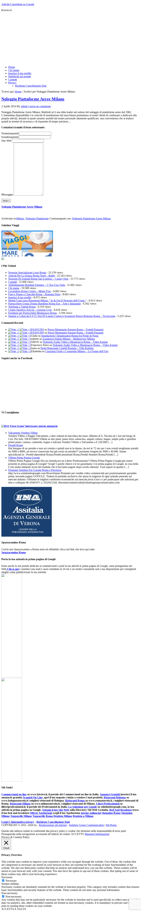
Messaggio (7, 194)
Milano (20, 218)
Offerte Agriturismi (41, 813)
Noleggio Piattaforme (37, 218)
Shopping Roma (111, 813)
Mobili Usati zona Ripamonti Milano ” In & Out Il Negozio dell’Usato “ (47, 300)
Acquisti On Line (33, 797)
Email (9, 137)
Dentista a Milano (83, 816)
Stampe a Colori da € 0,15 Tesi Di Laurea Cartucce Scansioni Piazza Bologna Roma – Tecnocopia (61, 316)
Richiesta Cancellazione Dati (53, 821)
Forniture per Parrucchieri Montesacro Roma (32, 312)
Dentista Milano (62, 816)
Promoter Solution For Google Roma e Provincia (34, 470)
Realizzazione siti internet (53, 825)
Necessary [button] (7, 877)
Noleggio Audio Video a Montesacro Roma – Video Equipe (75, 341)
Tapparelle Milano (21, 816)
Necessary (11, 880)
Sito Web (6, 140)
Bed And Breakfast (120, 809)
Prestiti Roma (15, 445)
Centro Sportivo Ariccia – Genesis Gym (30, 309)
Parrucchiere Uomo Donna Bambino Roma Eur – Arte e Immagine (44, 303)
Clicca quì (13, 569)
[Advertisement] (70, 39)
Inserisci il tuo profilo (19, 297)
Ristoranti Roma (75, 800)
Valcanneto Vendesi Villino (23, 432)
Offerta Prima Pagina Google (24, 457)
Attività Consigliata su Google (17, 4)
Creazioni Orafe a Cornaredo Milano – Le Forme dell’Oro (76, 351)
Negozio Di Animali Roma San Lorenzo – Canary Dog (38, 278)
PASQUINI (37, 329)
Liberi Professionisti (108, 803)
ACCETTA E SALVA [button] (13, 909)
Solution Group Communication (86, 825)
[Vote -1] (13, 329)
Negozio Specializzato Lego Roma (27, 272)
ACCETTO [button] (77, 834)
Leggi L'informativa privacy (17, 821)
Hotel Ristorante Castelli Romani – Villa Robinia (67, 348)
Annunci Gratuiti (110, 794)
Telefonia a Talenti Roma (22, 306)
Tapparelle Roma (42, 816)
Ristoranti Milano (20, 803)
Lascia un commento (39, 106)
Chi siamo (13, 288)
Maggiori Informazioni (97, 834)
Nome (10, 133)
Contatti (12, 281)
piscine (85, 813)
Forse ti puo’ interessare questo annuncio (34, 426)
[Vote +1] (25, 329)
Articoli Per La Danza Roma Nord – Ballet (31, 275)
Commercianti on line (13, 794)
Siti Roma (111, 825)
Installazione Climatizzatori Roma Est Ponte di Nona (69, 335)
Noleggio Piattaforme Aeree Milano (32, 99)
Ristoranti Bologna (115, 797)
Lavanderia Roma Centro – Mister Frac (29, 291)
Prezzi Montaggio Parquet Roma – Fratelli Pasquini (75, 329)
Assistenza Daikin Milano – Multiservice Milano (68, 338)
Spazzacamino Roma (13, 552)
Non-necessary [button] (9, 893)
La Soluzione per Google (82, 806)
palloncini (95, 813)
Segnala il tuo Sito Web (55, 809)
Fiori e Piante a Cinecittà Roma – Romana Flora (34, 294)
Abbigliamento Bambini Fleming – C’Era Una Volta (36, 285)
